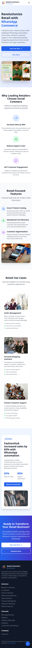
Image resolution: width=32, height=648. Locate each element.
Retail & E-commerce (8, 587)
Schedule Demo (16, 551)
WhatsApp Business (7, 615)
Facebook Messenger (8, 620)
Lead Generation (6, 598)
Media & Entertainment (8, 596)
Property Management (8, 601)
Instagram (4, 623)
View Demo (16, 55)
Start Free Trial (15, 49)
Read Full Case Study (13, 484)
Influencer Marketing (8, 604)
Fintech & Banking (7, 593)
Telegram (4, 617)
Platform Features (7, 606)
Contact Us (4, 634)
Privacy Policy (11, 643)
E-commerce (5, 590)
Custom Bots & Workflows (9, 626)
